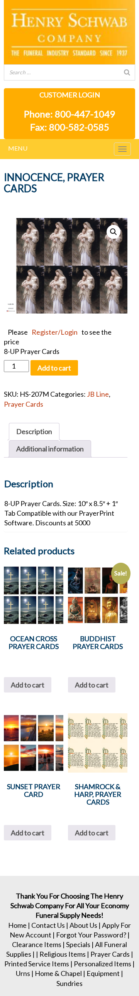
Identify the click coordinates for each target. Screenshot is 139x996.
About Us (83, 925)
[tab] (34, 431)
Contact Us (48, 925)
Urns (23, 973)
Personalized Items (102, 963)
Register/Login (55, 332)
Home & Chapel (58, 973)
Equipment (103, 973)
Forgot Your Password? (91, 935)
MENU (17, 148)
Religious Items (62, 954)
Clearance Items (36, 944)
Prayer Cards (23, 404)
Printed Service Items (36, 963)
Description (34, 431)
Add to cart (54, 368)
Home (17, 925)
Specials (78, 944)
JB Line (98, 394)
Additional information (50, 448)
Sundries (69, 983)
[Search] (127, 72)
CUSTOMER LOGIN (69, 95)
